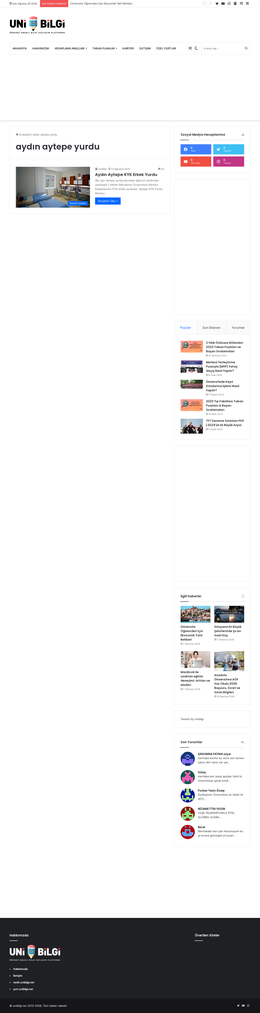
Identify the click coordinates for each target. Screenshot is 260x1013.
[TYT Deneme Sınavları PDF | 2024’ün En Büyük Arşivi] (192, 426)
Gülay (202, 772)
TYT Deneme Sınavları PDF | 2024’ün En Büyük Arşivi (225, 423)
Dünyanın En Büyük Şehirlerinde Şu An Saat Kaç (228, 631)
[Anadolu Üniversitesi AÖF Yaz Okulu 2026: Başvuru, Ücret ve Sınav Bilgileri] (229, 661)
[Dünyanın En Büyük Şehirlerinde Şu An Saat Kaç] (229, 614)
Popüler (185, 328)
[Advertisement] (130, 87)
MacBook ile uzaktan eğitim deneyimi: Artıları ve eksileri (195, 678)
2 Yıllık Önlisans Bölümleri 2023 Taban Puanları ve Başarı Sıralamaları (224, 347)
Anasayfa (20, 48)
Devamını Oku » (108, 201)
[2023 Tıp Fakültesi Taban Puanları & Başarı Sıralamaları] (192, 405)
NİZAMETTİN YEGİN (211, 808)
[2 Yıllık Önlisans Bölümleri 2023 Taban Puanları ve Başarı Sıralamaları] (192, 346)
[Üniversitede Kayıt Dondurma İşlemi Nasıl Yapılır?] (192, 385)
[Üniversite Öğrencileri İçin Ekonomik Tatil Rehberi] (195, 614)
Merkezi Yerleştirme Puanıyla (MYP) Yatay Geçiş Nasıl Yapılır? (221, 366)
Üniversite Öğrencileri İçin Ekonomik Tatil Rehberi (101, 3)
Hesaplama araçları (69, 48)
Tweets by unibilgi (192, 719)
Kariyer (128, 48)
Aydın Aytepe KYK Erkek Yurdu (126, 174)
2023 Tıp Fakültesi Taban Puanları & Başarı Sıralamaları (224, 405)
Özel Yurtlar (166, 48)
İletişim (145, 48)
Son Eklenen (212, 328)
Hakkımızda (40, 48)
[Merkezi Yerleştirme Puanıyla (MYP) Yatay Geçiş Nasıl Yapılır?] (192, 366)
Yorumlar (238, 328)
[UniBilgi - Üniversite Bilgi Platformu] (37, 25)
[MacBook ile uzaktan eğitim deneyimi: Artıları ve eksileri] (195, 659)
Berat (201, 827)
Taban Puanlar (103, 48)
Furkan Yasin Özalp (211, 790)
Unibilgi (102, 168)
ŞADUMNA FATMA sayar (214, 754)
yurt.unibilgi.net (23, 989)
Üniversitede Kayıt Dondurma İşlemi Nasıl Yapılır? (222, 386)
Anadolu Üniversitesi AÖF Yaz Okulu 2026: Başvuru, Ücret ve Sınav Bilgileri (227, 683)
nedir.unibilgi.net (23, 982)
